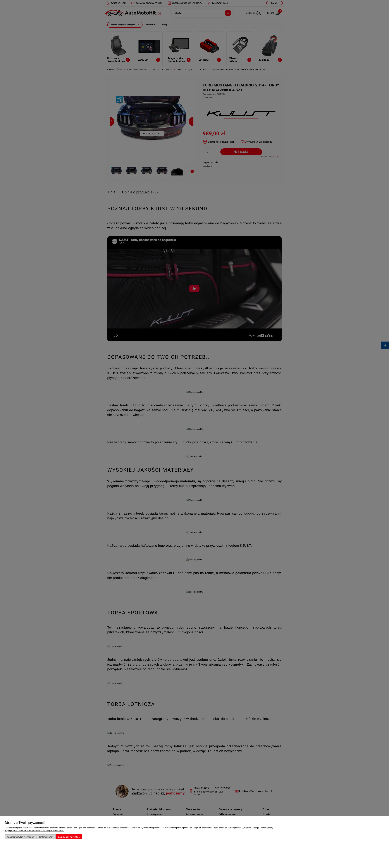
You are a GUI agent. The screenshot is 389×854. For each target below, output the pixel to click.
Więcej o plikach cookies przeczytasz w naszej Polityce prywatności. (34, 830)
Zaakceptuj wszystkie (69, 837)
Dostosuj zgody (45, 837)
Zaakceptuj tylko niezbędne (20, 837)
